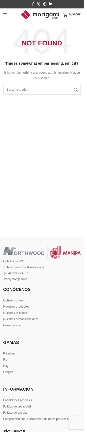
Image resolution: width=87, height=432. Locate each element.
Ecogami (8, 372)
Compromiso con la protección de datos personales (36, 419)
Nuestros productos (16, 306)
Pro (5, 359)
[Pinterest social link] (45, 4)
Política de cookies (15, 412)
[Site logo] (40, 14)
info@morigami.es (15, 279)
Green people (11, 325)
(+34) (16, 273)
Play (5, 366)
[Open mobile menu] (5, 15)
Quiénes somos (13, 300)
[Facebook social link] (32, 4)
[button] (74, 422)
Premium (9, 353)
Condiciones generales (17, 400)
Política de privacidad (17, 406)
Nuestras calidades (15, 313)
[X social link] (38, 4)
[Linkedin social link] (50, 4)
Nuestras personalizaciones (20, 319)
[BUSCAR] (76, 90)
